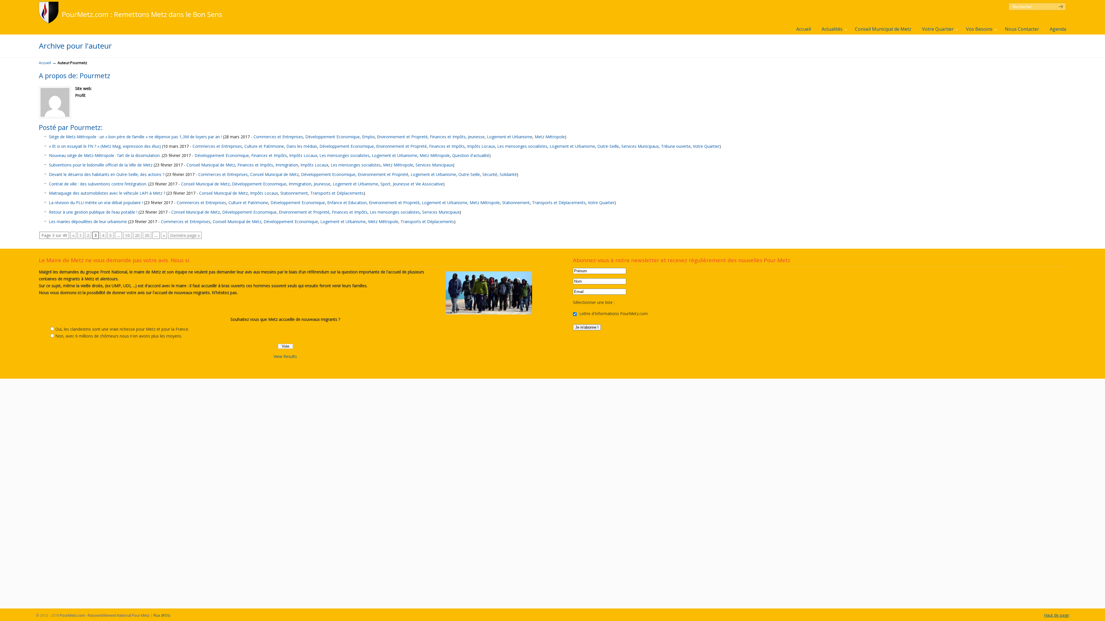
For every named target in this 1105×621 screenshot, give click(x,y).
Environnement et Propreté (402, 136)
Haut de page (1056, 615)
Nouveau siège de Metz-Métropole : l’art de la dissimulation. (105, 155)
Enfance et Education (347, 202)
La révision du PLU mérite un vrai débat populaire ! (96, 202)
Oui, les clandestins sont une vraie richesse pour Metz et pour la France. (122, 329)
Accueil (45, 62)
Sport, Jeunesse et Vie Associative (411, 184)
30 (147, 235)
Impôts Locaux (481, 146)
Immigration (286, 165)
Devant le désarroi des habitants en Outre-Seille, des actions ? (106, 174)
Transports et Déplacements (337, 193)
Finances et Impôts (448, 136)
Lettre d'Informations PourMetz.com (613, 313)
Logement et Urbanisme (509, 136)
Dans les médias (301, 146)
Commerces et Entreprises (278, 136)
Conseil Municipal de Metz (210, 165)
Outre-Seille (608, 146)
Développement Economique (332, 136)
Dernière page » (185, 235)
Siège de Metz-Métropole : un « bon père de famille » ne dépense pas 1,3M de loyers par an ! (135, 136)
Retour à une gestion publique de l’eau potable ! (93, 212)
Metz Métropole (550, 136)
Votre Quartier (706, 146)
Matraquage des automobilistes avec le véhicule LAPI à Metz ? (107, 193)
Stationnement (294, 193)
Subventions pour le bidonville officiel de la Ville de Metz (101, 165)
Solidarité (508, 174)
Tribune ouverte (676, 146)
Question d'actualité (470, 155)
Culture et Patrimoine (264, 146)
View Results (285, 356)
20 (137, 235)
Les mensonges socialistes (522, 146)
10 (127, 235)
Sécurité (489, 174)
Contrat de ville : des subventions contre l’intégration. (98, 184)
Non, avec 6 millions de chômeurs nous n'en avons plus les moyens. (118, 336)
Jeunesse (476, 136)
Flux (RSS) (161, 615)
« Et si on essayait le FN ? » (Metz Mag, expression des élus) (105, 146)
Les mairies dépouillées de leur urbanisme (88, 221)
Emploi (368, 136)
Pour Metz (49, 12)
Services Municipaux (640, 146)
